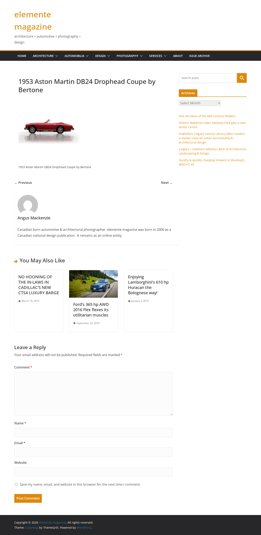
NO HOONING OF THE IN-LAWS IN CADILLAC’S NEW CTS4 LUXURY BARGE (38, 284)
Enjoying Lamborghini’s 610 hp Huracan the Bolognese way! (148, 284)
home (22, 56)
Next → (167, 182)
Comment (23, 367)
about (178, 56)
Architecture (43, 56)
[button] (56, 56)
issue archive (199, 56)
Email (19, 443)
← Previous (23, 182)
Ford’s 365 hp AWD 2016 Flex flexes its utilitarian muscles (91, 310)
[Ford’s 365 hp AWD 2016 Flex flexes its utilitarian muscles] (93, 273)
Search (242, 77)
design (100, 56)
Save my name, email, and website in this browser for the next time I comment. (80, 484)
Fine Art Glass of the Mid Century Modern (207, 116)
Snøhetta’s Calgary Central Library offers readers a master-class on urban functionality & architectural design (212, 138)
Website (20, 462)
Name (20, 423)
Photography (127, 56)
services (155, 56)
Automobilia (74, 56)
